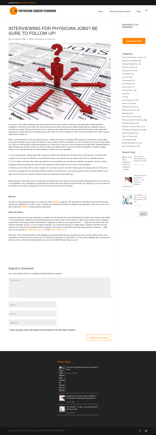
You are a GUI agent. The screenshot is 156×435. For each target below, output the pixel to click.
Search (143, 214)
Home (100, 11)
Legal (124, 93)
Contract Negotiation (130, 64)
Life (123, 97)
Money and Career (129, 110)
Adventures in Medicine (27, 2)
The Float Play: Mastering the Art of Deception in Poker (140, 158)
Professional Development (132, 129)
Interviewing (39, 39)
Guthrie (57, 202)
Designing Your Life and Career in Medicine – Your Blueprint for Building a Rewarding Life (134, 180)
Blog (139, 11)
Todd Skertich (16, 39)
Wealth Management (130, 143)
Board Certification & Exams (133, 57)
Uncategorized (127, 139)
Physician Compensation (131, 126)
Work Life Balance (129, 146)
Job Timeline (127, 87)
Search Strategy (128, 133)
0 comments (50, 39)
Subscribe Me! (134, 41)
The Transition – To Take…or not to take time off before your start (140, 198)
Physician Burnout (129, 123)
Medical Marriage (129, 106)
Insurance (126, 77)
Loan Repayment (128, 100)
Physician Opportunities (120, 11)
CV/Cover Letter (128, 67)
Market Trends (127, 103)
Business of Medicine (130, 60)
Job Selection (127, 83)
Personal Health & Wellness (132, 120)
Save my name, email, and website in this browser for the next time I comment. (43, 330)
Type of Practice (128, 136)
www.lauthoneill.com (59, 229)
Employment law (128, 70)
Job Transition (127, 90)
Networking (126, 113)
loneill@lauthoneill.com (35, 229)
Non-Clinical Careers (130, 116)
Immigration (126, 73)
